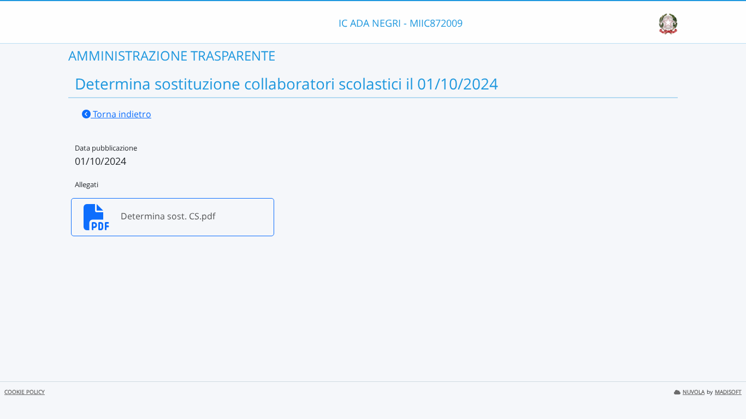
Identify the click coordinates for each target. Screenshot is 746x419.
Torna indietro (121, 114)
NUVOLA (693, 392)
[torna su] (723, 385)
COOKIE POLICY (24, 392)
